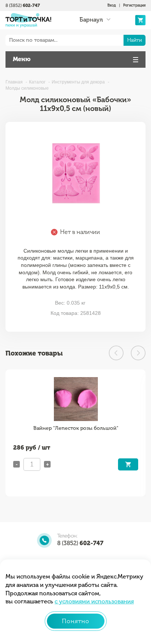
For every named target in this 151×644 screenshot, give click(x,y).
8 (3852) (22, 5)
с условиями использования (94, 601)
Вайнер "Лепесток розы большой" (75, 428)
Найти (134, 40)
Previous (116, 353)
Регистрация (134, 5)
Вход (111, 5)
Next (138, 353)
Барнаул (91, 19)
